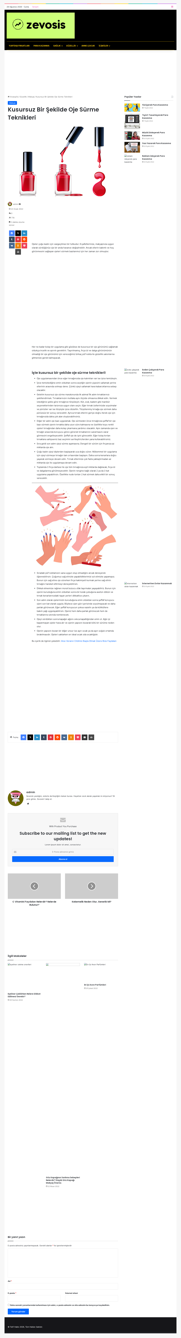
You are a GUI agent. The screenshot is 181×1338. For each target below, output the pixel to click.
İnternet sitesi (71, 1293)
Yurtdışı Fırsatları (19, 45)
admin (15, 204)
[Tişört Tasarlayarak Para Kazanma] (132, 121)
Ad (10, 1281)
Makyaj (31, 97)
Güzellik (71, 45)
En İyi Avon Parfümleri (95, 984)
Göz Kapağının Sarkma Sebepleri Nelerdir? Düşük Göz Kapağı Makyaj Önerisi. (63, 1180)
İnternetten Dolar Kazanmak (157, 583)
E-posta (12, 1293)
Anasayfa (13, 97)
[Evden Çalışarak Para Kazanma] (132, 474)
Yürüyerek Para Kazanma (155, 104)
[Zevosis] (41, 26)
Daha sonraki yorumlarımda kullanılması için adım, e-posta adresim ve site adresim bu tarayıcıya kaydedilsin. (60, 1305)
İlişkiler (103, 45)
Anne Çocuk (88, 45)
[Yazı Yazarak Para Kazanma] (132, 147)
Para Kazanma (41, 45)
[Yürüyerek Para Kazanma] (132, 107)
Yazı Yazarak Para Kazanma (156, 143)
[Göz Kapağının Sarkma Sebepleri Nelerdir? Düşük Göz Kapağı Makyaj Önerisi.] (63, 1069)
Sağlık (57, 45)
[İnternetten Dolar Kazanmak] (132, 688)
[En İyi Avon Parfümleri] (101, 972)
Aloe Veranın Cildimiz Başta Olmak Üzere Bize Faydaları (89, 641)
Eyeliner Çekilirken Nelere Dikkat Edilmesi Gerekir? (24, 995)
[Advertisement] (90, 74)
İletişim (35, 7)
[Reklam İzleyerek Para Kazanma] (132, 260)
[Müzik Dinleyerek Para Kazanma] (132, 135)
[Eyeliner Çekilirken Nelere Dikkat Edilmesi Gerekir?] (25, 977)
